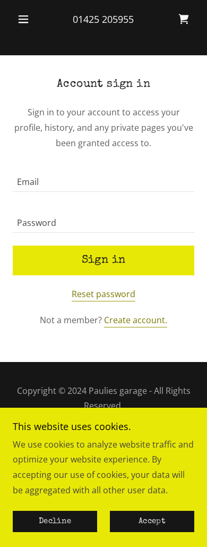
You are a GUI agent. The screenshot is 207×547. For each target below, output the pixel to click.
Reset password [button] (103, 294)
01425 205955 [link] (103, 19)
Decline (55, 522)
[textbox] (103, 178)
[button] (26, 19)
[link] (183, 19)
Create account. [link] (135, 320)
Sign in (104, 260)
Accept (152, 522)
